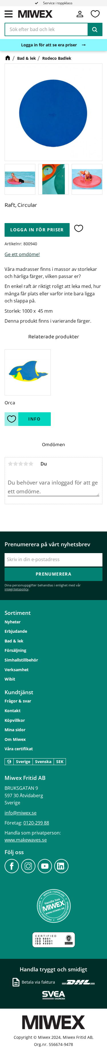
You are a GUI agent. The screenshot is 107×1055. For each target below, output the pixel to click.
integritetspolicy (17, 589)
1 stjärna (10, 463)
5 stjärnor (30, 463)
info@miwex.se (21, 813)
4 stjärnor (25, 463)
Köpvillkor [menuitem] (15, 720)
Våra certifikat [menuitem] (19, 748)
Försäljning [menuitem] (15, 650)
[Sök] (95, 29)
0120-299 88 (36, 823)
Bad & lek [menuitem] (14, 641)
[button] (8, 13)
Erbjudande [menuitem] (16, 631)
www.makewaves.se (26, 840)
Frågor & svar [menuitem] (18, 701)
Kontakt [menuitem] (13, 710)
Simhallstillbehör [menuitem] (21, 660)
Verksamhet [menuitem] (17, 669)
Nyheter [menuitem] (13, 622)
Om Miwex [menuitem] (15, 739)
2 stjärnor (15, 463)
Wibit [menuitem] (10, 679)
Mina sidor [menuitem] (15, 729)
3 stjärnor (20, 463)
